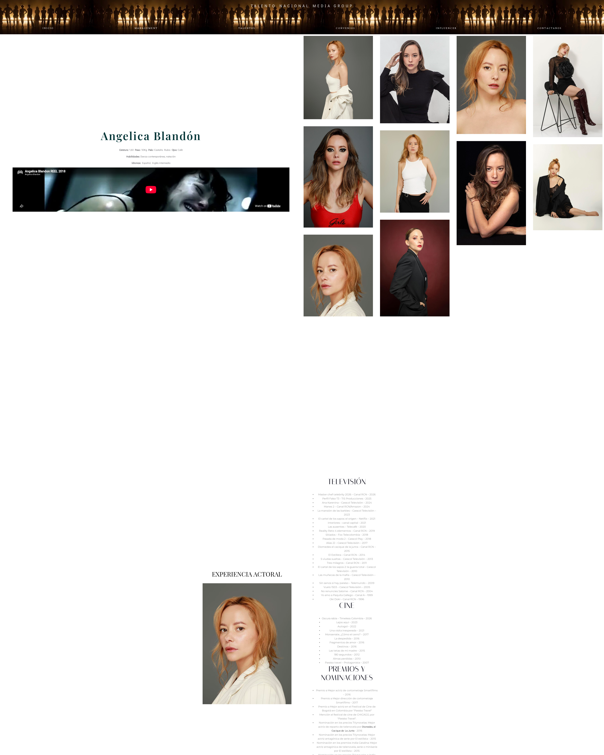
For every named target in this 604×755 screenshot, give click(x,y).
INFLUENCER (446, 28)
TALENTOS (246, 28)
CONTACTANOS (549, 28)
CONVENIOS (345, 28)
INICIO (48, 28)
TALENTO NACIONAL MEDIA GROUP (302, 5)
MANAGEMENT (146, 28)
